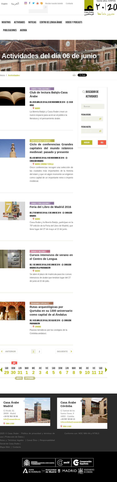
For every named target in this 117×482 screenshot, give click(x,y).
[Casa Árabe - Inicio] (100, 7)
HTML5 (95, 433)
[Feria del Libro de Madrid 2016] (12, 211)
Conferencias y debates (40, 141)
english (4, 4)
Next (106, 369)
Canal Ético (32, 440)
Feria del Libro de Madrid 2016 (51, 207)
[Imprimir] (74, 75)
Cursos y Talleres (38, 251)
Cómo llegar (10, 423)
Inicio (2, 75)
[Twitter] (33, 3)
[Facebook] (29, 3)
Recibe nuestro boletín (54, 4)
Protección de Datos (14, 437)
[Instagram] (25, 3)
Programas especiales (40, 303)
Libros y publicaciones (40, 89)
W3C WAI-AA (84, 433)
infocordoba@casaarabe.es (72, 422)
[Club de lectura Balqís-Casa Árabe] (12, 96)
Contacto (69, 4)
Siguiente (62, 351)
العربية (15, 3)
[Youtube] (37, 3)
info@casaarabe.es (11, 419)
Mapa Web (5, 447)
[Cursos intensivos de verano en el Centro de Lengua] (12, 259)
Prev (1, 369)
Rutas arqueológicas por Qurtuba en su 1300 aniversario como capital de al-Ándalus (51, 310)
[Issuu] (41, 3)
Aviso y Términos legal (10, 440)
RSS (102, 142)
